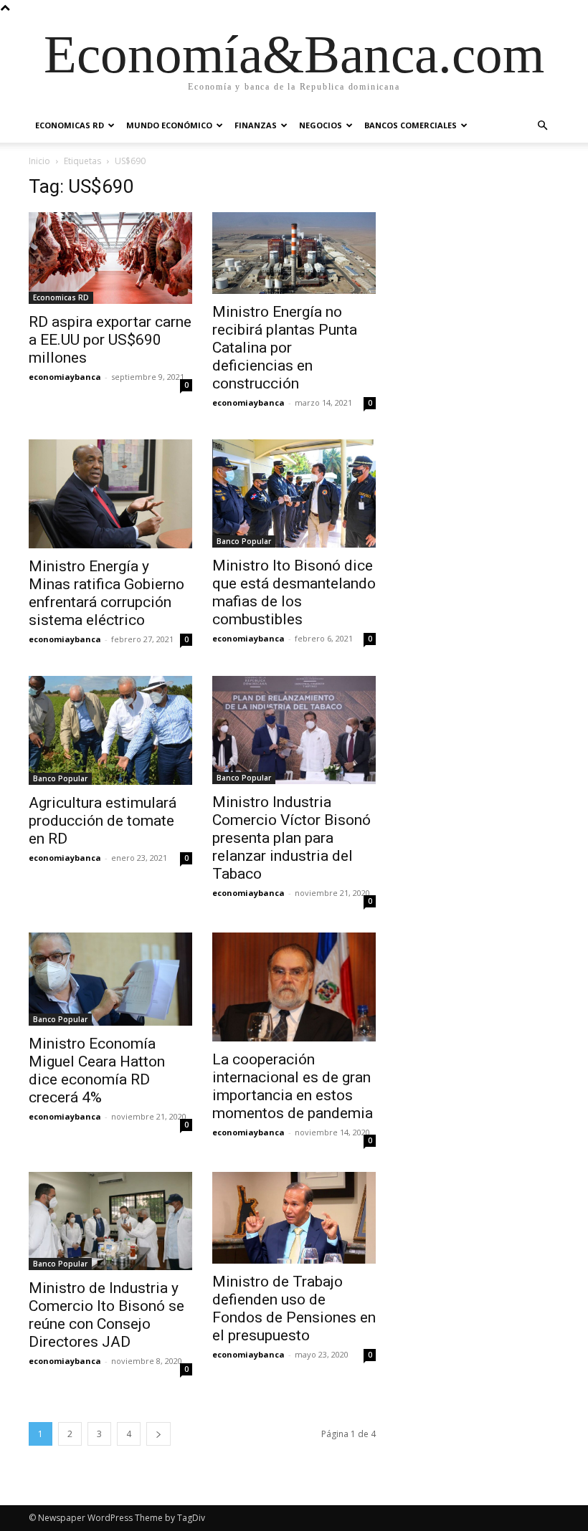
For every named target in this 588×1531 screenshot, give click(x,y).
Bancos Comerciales (410, 125)
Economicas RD (69, 125)
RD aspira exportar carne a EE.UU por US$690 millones (110, 339)
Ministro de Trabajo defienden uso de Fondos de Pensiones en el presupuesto (294, 1308)
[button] (542, 126)
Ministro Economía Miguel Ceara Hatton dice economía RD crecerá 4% (97, 1070)
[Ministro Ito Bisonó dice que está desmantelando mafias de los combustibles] (294, 493)
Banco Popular (244, 541)
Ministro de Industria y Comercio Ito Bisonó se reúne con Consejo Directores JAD (106, 1314)
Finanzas (255, 125)
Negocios (320, 125)
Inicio (39, 161)
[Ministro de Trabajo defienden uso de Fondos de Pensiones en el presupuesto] (294, 1218)
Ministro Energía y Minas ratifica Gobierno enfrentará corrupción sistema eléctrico (106, 593)
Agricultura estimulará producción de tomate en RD (102, 820)
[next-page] (158, 1434)
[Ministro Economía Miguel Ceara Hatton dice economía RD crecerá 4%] (110, 979)
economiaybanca (65, 376)
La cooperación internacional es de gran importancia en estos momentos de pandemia (292, 1086)
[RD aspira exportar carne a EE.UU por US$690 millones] (110, 258)
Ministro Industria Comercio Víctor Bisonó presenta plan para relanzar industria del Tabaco (291, 837)
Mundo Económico (169, 125)
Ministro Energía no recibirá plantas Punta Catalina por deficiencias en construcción (284, 347)
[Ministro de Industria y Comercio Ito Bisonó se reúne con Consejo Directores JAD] (110, 1221)
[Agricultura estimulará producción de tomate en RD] (110, 730)
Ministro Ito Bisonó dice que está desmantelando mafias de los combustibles (294, 592)
